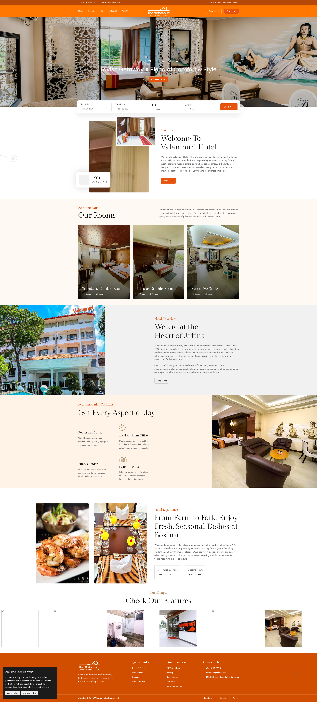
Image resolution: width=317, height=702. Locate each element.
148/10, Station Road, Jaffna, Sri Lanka (222, 677)
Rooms (91, 10)
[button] (9, 58)
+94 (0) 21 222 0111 (88, 2)
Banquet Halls (137, 673)
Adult (153, 105)
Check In (84, 104)
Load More (161, 380)
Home (80, 10)
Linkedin (222, 698)
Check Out (120, 104)
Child (188, 105)
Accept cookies (12, 693)
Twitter (236, 698)
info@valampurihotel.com (111, 2)
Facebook (208, 698)
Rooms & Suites (138, 668)
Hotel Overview (138, 682)
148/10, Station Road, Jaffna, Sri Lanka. (224, 2)
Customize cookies (29, 693)
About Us (125, 10)
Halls (101, 10)
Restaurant (112, 10)
